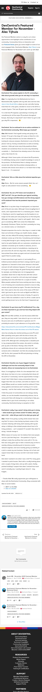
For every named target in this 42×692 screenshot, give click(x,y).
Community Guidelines (21, 644)
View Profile (12, 526)
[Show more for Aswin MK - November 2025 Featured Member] (29, 581)
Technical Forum (21, 639)
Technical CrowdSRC (21, 642)
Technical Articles (8, 13)
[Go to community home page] (14, 8)
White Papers (21, 659)
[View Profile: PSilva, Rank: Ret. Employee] (4, 517)
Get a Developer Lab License (21, 648)
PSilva (9, 516)
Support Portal (21, 684)
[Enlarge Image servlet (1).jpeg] (18, 71)
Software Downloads (21, 682)
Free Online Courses (21, 667)
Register (30, 8)
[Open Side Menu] (2, 8)
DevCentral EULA (21, 646)
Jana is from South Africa (10, 104)
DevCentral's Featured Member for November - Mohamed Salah (22, 589)
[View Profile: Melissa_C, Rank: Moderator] (4, 578)
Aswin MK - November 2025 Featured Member (22, 576)
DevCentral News (21, 637)
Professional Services (21, 678)
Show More (22, 622)
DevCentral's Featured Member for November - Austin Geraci (22, 605)
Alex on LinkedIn (10, 488)
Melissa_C (10, 578)
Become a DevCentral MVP (21, 650)
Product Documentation (21, 657)
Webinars (21, 665)
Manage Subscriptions (21, 676)
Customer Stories (21, 663)
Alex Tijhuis (32, 47)
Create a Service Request (21, 680)
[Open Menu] (39, 13)
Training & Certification (21, 669)
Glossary (21, 661)
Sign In (37, 8)
